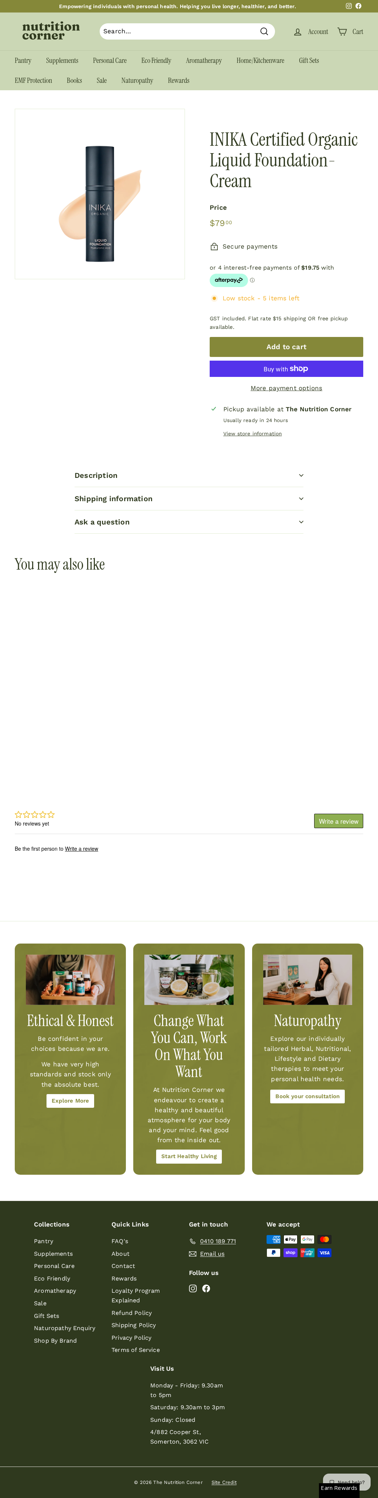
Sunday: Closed (172, 1419)
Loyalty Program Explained (135, 1295)
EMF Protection (33, 80)
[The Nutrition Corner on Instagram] (193, 1288)
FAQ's (119, 1241)
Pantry (23, 60)
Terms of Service (135, 1349)
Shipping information (113, 498)
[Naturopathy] (307, 980)
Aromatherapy (204, 60)
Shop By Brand (55, 1340)
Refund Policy (131, 1312)
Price (218, 207)
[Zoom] (100, 194)
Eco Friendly (156, 60)
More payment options (286, 388)
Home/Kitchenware (260, 60)
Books (74, 80)
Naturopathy (137, 80)
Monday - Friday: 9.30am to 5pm (186, 1390)
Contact (123, 1265)
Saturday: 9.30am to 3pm (187, 1407)
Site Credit (224, 1482)
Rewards (178, 80)
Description (96, 475)
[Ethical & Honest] (70, 980)
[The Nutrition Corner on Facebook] (206, 1288)
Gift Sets (309, 60)
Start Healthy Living (188, 1156)
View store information (252, 433)
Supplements (62, 60)
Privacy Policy (131, 1337)
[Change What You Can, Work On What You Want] (188, 980)
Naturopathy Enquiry (64, 1328)
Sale (102, 80)
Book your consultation (307, 1096)
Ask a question (102, 521)
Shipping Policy (133, 1325)
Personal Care (110, 60)
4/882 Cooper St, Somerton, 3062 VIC (179, 1436)
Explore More (70, 1100)
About (120, 1253)
